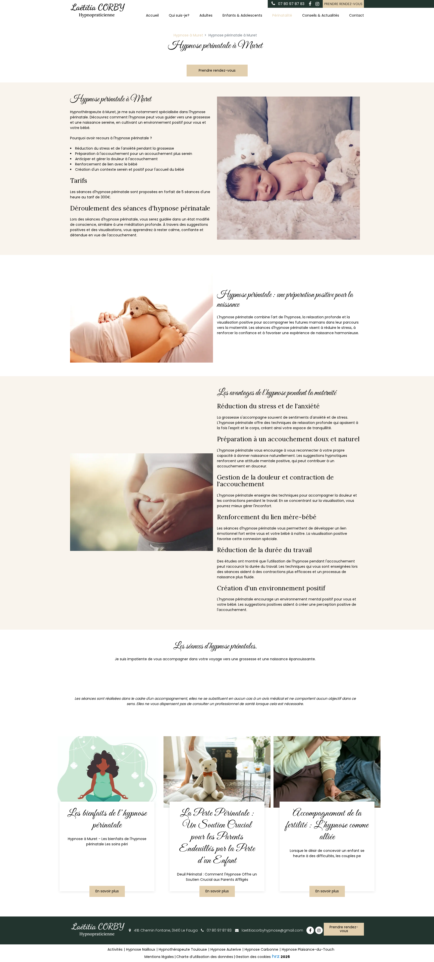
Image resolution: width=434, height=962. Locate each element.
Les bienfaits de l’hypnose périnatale (107, 819)
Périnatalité (282, 15)
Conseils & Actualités (320, 15)
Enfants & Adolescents (242, 15)
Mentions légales (159, 956)
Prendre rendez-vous (343, 4)
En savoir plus (107, 891)
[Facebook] (310, 4)
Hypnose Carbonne (261, 949)
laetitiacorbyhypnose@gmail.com (272, 930)
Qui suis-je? (179, 15)
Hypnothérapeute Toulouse (183, 949)
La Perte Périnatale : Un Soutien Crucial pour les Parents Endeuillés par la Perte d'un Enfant (217, 837)
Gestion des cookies (253, 956)
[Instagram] (317, 4)
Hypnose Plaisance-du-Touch (308, 949)
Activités (115, 949)
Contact (356, 15)
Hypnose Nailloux (140, 949)
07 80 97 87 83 (219, 930)
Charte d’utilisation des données (204, 956)
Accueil (152, 15)
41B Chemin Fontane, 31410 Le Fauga (165, 930)
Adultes (205, 15)
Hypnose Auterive (225, 949)
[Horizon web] (276, 956)
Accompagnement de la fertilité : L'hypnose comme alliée (327, 825)
